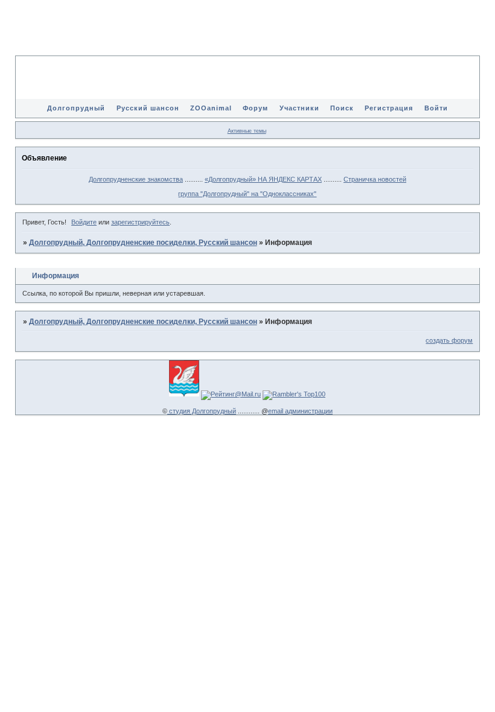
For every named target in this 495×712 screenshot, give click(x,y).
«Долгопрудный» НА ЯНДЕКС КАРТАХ (263, 179)
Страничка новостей (374, 179)
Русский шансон (148, 108)
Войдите (84, 222)
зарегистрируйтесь (140, 222)
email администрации (300, 411)
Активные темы (247, 131)
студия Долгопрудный (201, 411)
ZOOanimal (211, 108)
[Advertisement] (247, 36)
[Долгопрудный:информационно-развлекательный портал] (184, 394)
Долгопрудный (76, 108)
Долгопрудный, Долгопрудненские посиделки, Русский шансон (143, 242)
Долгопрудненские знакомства (136, 179)
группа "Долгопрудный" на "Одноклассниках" (247, 193)
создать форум (449, 340)
